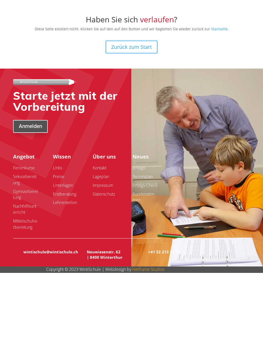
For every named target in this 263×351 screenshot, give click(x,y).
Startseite (219, 28)
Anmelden (30, 126)
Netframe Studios (148, 269)
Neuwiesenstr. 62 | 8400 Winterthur (105, 254)
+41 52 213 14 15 (164, 251)
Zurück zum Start (131, 46)
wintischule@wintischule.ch (50, 251)
